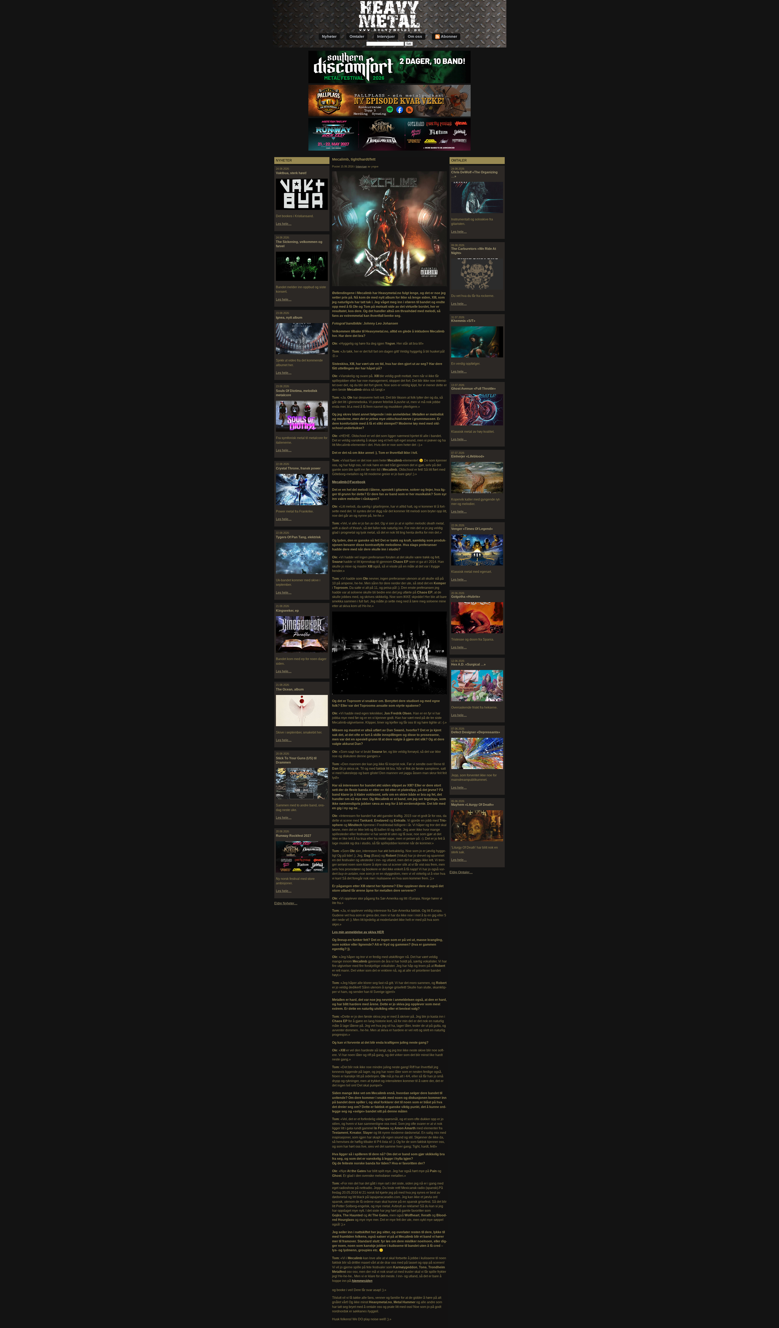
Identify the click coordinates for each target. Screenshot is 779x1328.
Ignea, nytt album (289, 317)
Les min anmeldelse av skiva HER (358, 932)
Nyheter (329, 36)
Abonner (449, 36)
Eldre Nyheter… (285, 903)
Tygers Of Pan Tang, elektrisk (298, 537)
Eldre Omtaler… (461, 872)
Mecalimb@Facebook (348, 482)
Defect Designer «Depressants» (475, 732)
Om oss (415, 36)
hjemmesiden (362, 1281)
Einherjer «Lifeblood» (467, 456)
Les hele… (284, 223)
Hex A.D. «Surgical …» (468, 664)
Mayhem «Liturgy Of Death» (472, 804)
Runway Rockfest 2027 (293, 835)
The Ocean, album (290, 689)
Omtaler (357, 36)
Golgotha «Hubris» (465, 596)
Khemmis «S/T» (463, 321)
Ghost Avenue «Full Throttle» (473, 388)
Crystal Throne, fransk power (298, 468)
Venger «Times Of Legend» (472, 529)
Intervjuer (386, 36)
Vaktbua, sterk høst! (291, 173)
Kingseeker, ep (287, 610)
